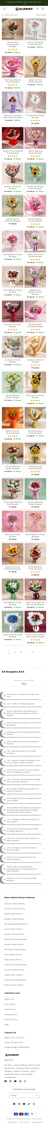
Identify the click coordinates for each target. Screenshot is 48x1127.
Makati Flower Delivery (13, 914)
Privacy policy (12, 1122)
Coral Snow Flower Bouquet (13, 361)
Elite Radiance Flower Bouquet (13, 603)
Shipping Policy (10, 1014)
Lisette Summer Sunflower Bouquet (12, 220)
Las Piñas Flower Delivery (14, 909)
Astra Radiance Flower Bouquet (12, 291)
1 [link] (8, 652)
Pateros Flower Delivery (13, 985)
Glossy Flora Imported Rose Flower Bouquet (35, 636)
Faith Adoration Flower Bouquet (12, 255)
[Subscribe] (36, 1095)
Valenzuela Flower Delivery (15, 980)
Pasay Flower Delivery (13, 954)
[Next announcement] (43, 2)
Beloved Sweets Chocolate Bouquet (35, 325)
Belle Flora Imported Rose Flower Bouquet (35, 603)
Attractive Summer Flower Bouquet (35, 188)
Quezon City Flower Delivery (15, 965)
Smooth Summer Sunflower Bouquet (12, 568)
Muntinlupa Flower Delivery (15, 939)
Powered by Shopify (23, 1118)
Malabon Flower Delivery (14, 919)
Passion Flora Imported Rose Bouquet (12, 152)
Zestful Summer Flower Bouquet (12, 432)
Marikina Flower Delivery (14, 934)
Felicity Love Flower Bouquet (12, 325)
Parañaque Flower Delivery (15, 949)
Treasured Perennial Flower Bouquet (35, 255)
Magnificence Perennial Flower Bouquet (35, 292)
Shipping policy (37, 1122)
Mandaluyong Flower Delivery (16, 924)
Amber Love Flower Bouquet (12, 188)
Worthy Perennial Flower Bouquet (35, 432)
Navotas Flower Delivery (14, 944)
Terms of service (24, 1122)
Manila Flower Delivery (13, 929)
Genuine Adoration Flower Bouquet (35, 503)
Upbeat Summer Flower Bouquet (35, 81)
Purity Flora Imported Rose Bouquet (13, 503)
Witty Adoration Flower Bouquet (35, 568)
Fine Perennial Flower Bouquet (35, 116)
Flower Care (9, 999)
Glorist (14, 1118)
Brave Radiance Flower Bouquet (35, 535)
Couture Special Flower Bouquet (12, 636)
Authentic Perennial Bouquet (35, 361)
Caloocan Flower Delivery (14, 904)
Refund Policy (10, 1009)
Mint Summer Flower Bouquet (35, 396)
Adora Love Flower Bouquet (12, 535)
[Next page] (39, 652)
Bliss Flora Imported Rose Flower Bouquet (13, 116)
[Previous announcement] (4, 2)
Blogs (6, 1025)
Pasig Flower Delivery (13, 959)
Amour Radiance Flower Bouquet (35, 220)
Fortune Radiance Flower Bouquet (12, 468)
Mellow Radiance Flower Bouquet (35, 152)
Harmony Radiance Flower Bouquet (35, 43)
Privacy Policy (9, 1004)
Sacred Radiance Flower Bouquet (13, 396)
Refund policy (36, 1119)
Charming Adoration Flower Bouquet (12, 81)
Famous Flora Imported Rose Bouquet (12, 44)
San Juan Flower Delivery (14, 970)
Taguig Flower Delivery (13, 975)
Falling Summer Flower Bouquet (35, 468)
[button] (4, 8)
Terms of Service (11, 1019)
